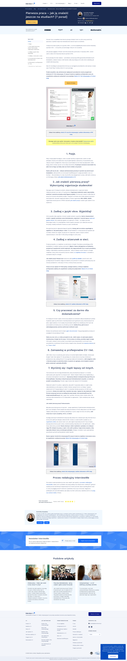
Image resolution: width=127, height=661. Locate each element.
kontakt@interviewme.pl (95, 623)
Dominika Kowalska (89, 12)
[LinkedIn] (91, 627)
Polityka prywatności (77, 642)
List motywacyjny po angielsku (46, 644)
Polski (91, 634)
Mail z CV (59, 635)
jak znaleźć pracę (75, 200)
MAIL (47, 522)
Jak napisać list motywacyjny (45, 636)
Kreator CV (28, 623)
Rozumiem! (113, 656)
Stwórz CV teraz (32, 22)
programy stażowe (88, 343)
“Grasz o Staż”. (52, 345)
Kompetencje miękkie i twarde (62, 630)
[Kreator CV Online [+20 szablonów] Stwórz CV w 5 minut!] (30, 3)
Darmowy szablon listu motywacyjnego (46, 640)
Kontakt (74, 629)
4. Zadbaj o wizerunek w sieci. (35, 55)
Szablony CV (28, 626)
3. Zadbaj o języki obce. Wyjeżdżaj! (33, 52)
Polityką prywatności (113, 652)
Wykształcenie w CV (61, 633)
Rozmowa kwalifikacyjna (62, 638)
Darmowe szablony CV (31, 634)
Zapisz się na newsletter (88, 540)
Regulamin (75, 639)
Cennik (82, 3)
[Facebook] (89, 627)
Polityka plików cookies (78, 645)
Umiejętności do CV (61, 626)
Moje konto (97, 3)
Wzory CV (28, 629)
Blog (35, 8)
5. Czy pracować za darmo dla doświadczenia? (35, 59)
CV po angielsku (60, 623)
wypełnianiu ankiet (51, 421)
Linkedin (41, 522)
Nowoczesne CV (29, 639)
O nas (74, 623)
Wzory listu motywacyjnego (44, 628)
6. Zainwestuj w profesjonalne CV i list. (35, 63)
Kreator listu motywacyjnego (44, 624)
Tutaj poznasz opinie (88, 141)
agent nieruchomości (71, 331)
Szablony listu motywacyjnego (44, 632)
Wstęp (29, 41)
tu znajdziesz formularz (80, 252)
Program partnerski (77, 648)
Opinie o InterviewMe (77, 637)
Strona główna (28, 8)
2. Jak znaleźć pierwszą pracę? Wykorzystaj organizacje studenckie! (33, 48)
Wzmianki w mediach (77, 634)
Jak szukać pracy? (42, 8)
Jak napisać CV (29, 631)
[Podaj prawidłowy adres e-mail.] (69, 540)
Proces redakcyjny (77, 631)
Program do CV (29, 637)
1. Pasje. (30, 44)
